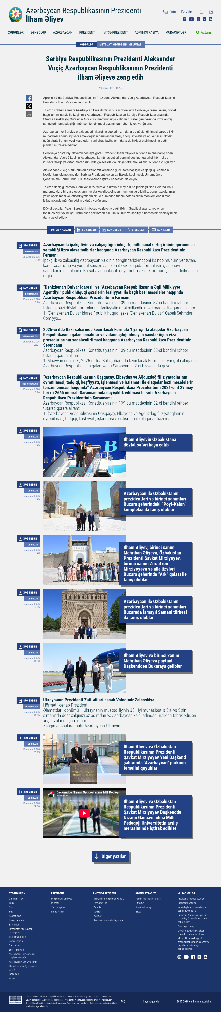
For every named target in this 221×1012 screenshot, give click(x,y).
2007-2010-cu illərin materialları (194, 1001)
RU (201, 12)
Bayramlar (14, 924)
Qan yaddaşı (15, 945)
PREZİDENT (87, 32)
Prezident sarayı (144, 907)
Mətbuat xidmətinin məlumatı (120, 44)
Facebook (198, 19)
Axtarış (206, 32)
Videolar (97, 916)
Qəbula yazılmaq (186, 926)
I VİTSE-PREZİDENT (115, 32)
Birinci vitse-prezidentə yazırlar (108, 920)
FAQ (123, 1001)
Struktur (140, 903)
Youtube (191, 19)
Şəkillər (97, 911)
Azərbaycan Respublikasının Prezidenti (83, 10)
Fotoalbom (14, 973)
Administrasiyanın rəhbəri (148, 898)
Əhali (11, 911)
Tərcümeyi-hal (58, 907)
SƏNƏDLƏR (38, 32)
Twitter (204, 19)
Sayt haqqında (151, 1001)
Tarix (11, 903)
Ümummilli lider (16, 898)
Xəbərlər (97, 907)
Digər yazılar (114, 856)
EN (211, 12)
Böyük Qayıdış (16, 941)
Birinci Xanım (57, 911)
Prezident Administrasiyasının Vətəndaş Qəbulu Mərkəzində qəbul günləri (192, 919)
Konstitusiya (15, 916)
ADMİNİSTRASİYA (147, 32)
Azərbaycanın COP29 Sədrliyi (23, 961)
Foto (173, 12)
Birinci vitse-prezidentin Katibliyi (108, 898)
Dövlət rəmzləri (16, 920)
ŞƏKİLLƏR (163, 230)
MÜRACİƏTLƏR (176, 32)
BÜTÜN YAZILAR (61, 229)
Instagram (184, 19)
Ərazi (11, 907)
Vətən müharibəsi (17, 936)
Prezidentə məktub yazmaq (191, 898)
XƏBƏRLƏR (16, 32)
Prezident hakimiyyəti (61, 898)
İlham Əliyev (45, 19)
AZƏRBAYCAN (62, 32)
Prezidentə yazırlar (187, 903)
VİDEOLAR (138, 230)
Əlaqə (138, 911)
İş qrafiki (55, 903)
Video (189, 12)
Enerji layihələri (16, 949)
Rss (210, 19)
